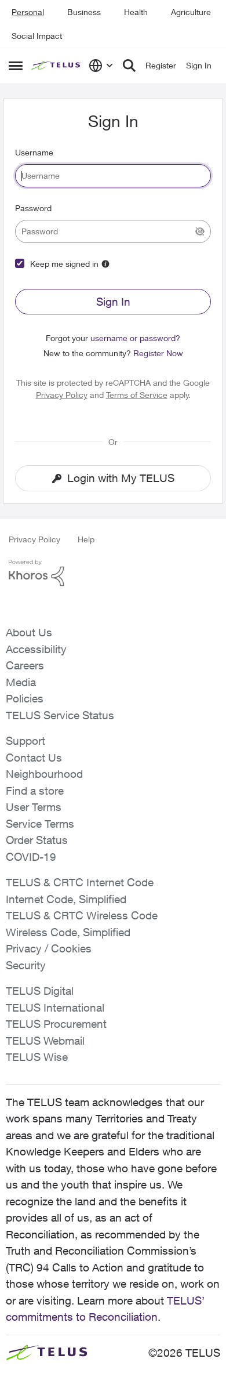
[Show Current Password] (200, 231)
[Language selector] (101, 65)
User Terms (33, 806)
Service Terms (40, 823)
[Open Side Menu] (15, 65)
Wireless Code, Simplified (68, 932)
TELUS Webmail (45, 1040)
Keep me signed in (64, 264)
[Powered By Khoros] (113, 573)
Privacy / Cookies (49, 948)
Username (34, 152)
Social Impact (37, 36)
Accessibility (36, 649)
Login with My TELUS (120, 478)
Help (86, 539)
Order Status (37, 840)
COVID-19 (31, 856)
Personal (28, 12)
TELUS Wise (37, 1056)
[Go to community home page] (57, 66)
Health (136, 12)
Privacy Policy (62, 395)
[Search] (129, 66)
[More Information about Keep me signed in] (105, 264)
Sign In (113, 301)
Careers (25, 665)
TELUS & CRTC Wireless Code (82, 915)
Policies (24, 698)
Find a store (35, 790)
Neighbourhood (44, 773)
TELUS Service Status (60, 715)
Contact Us (34, 757)
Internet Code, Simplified (66, 899)
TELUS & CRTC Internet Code (80, 882)
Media (21, 682)
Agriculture (191, 12)
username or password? (135, 338)
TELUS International (55, 1007)
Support (25, 740)
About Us (29, 632)
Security (26, 965)
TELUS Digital (40, 990)
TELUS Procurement (56, 1023)
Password (33, 208)
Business (84, 12)
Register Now (158, 353)
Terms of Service (136, 395)
